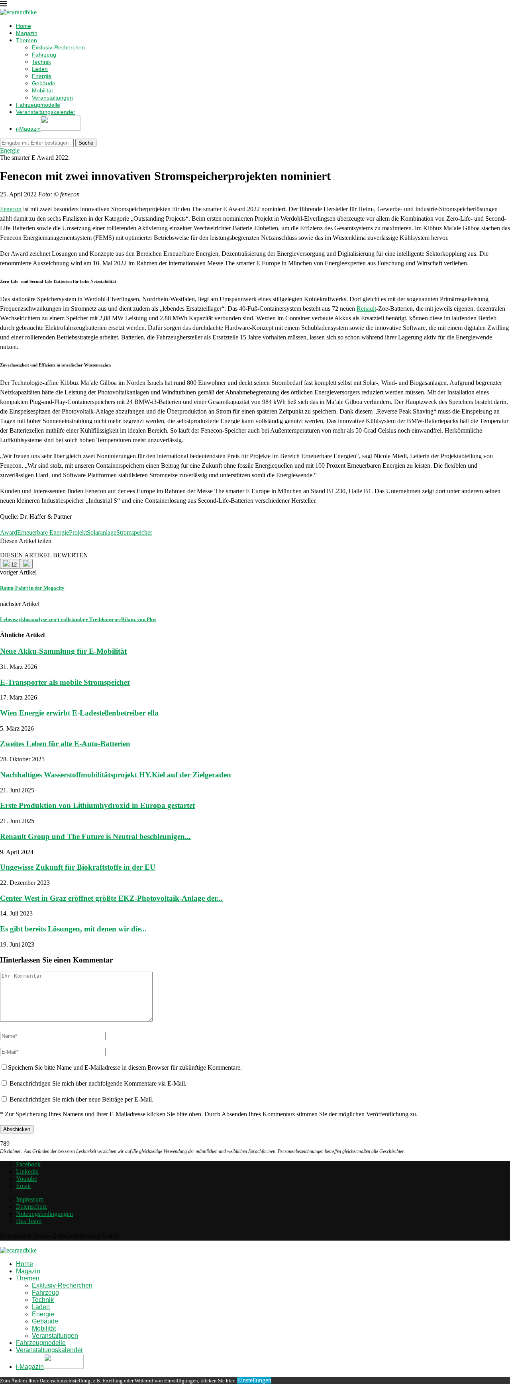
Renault (366, 308)
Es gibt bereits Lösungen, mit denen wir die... (73, 929)
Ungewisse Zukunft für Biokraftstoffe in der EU (77, 867)
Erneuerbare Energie (43, 532)
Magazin (26, 33)
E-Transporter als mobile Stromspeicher (65, 682)
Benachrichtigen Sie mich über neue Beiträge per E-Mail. (81, 1099)
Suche (85, 143)
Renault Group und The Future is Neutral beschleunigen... (95, 836)
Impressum (29, 1199)
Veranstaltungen (52, 97)
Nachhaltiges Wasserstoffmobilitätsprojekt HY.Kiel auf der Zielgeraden (115, 774)
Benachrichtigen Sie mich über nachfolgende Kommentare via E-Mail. (98, 1083)
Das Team (28, 1220)
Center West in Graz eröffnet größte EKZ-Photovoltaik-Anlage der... (111, 898)
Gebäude (43, 83)
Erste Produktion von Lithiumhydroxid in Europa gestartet (97, 805)
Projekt (78, 532)
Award (8, 532)
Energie (41, 76)
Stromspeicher (134, 532)
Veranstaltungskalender (45, 112)
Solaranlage (101, 532)
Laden (40, 69)
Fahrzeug (44, 54)
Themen (26, 40)
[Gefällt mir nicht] (26, 564)
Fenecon (11, 209)
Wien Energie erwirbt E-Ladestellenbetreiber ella (79, 713)
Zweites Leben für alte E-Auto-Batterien (65, 743)
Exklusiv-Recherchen (58, 47)
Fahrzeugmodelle (38, 105)
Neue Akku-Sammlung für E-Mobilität (63, 651)
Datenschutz (31, 1206)
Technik (41, 62)
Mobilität (42, 90)
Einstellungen (254, 1380)
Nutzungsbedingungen (44, 1213)
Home (23, 26)
